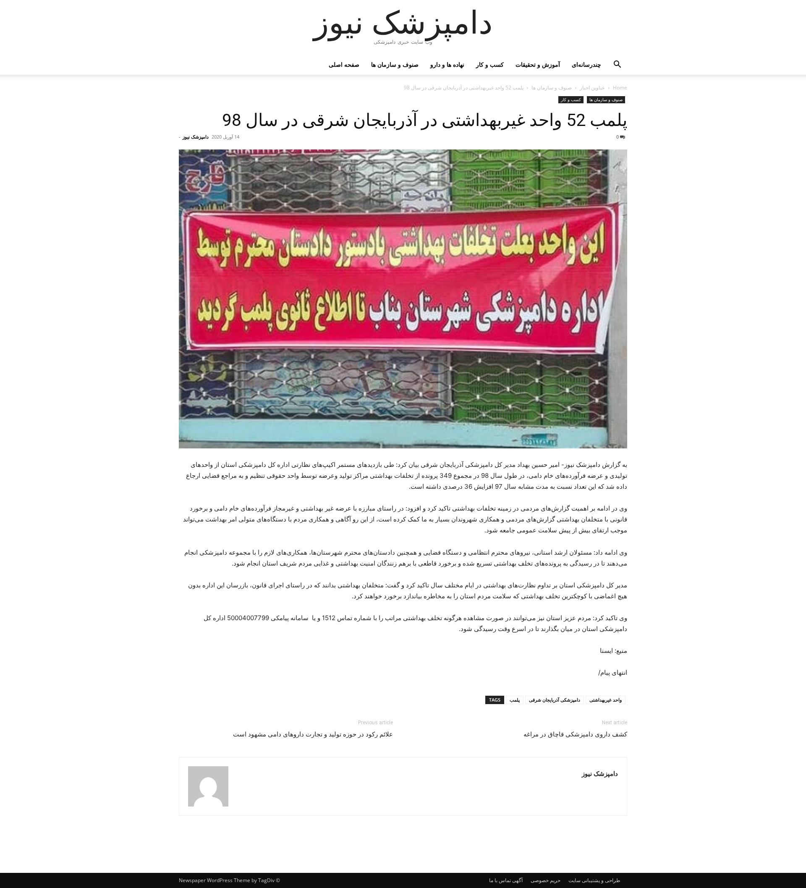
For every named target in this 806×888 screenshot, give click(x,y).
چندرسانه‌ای (586, 64)
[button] (617, 65)
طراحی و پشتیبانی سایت (594, 880)
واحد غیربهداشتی (605, 700)
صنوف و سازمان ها (395, 64)
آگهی (517, 880)
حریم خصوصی (545, 880)
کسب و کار (490, 64)
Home (620, 87)
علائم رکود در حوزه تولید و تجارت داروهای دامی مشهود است (313, 734)
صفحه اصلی (344, 64)
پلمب (515, 700)
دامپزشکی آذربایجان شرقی (554, 700)
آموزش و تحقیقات (538, 64)
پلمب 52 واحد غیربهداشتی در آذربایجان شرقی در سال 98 (424, 120)
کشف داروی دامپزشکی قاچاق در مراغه (575, 734)
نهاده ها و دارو (447, 64)
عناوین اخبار (592, 87)
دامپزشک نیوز (196, 137)
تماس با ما (500, 880)
